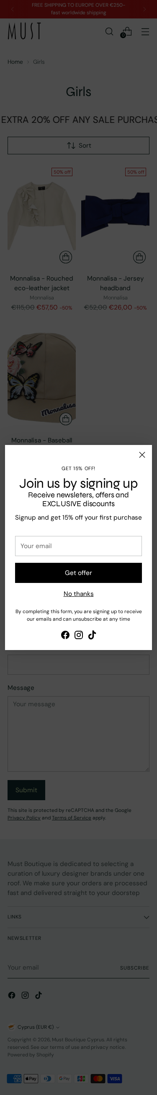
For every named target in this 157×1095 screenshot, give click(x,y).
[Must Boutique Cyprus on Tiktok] (92, 636)
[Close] (142, 454)
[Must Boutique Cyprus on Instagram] (79, 636)
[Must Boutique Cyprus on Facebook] (65, 636)
